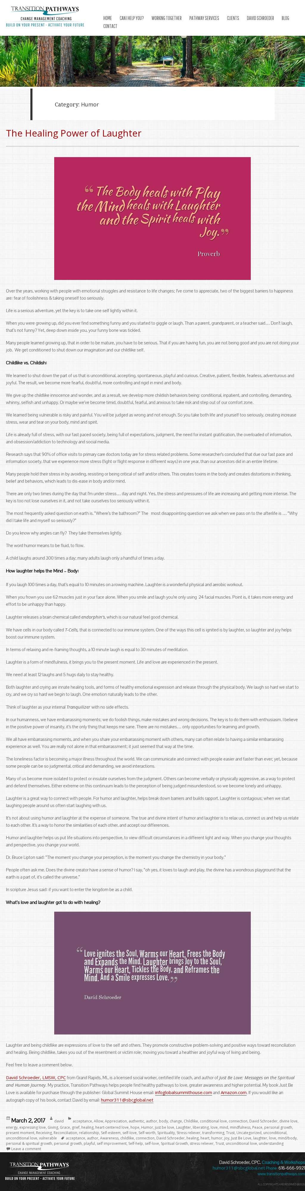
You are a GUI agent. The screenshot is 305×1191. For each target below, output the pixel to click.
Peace (257, 1127)
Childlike (191, 1121)
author (151, 1121)
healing (87, 1127)
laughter (260, 1138)
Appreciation (116, 1121)
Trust (230, 1132)
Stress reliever (188, 1132)
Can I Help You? (132, 18)
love (214, 1127)
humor (216, 1138)
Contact (110, 26)
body (163, 1121)
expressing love (32, 1127)
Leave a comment (26, 1148)
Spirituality (166, 1132)
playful (89, 1143)
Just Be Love (241, 1138)
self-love (129, 1132)
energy (12, 1127)
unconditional (275, 1132)
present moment (20, 1132)
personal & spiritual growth (29, 1143)
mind (224, 1127)
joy (226, 1138)
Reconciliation (65, 1132)
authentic (136, 1121)
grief (76, 1127)
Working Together (167, 18)
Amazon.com (234, 1092)
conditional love (213, 1121)
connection (238, 1121)
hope (134, 1127)
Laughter (183, 1127)
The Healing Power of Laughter (73, 133)
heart (204, 1138)
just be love (164, 1127)
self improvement (112, 1143)
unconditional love (21, 1138)
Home (107, 18)
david (59, 1121)
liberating (201, 1127)
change (176, 1121)
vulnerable (48, 1138)
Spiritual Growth (174, 1143)
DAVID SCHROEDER (260, 18)
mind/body (287, 1138)
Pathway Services (204, 18)
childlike (127, 1138)
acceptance (82, 1121)
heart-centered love (112, 1127)
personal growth (278, 1127)
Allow (98, 1121)
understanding (271, 1143)
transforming (213, 1132)
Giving (53, 1127)
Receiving (44, 1132)
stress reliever (202, 1143)
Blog (285, 18)
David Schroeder (263, 1121)
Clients (233, 18)
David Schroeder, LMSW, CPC (36, 1077)
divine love (288, 1121)
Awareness (109, 1138)
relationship (89, 1132)
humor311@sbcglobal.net (127, 1100)
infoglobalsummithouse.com (183, 1092)
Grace (65, 1127)
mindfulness (240, 1127)
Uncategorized (249, 1132)
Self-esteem (111, 1132)
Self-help (135, 1143)
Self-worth (147, 1132)
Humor (147, 1127)
